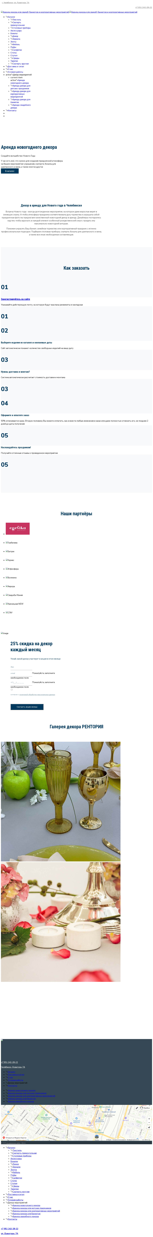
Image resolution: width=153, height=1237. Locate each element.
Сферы (16, 58)
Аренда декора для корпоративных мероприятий (20, 94)
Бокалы (14, 33)
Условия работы (15, 72)
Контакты (12, 110)
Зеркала (16, 39)
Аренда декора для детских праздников (27, 1093)
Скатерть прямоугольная (25, 1153)
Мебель (16, 44)
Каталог (11, 17)
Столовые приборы (22, 28)
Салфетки (17, 50)
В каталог (9, 171)
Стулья (14, 55)
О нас (10, 69)
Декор (15, 36)
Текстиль (17, 20)
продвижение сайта (13, 1143)
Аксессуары (16, 31)
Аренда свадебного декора (21, 1101)
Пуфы (13, 47)
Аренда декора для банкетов (22, 1098)
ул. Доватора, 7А (9, 1233)
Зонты (13, 42)
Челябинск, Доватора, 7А (13, 1067)
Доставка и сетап (16, 66)
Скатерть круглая (21, 64)
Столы (14, 53)
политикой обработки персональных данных (37, 694)
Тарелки (14, 61)
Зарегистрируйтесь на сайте (15, 299)
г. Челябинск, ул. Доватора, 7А (15, 2)
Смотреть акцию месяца (27, 707)
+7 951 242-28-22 (143, 7)
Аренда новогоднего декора (21, 1090)
